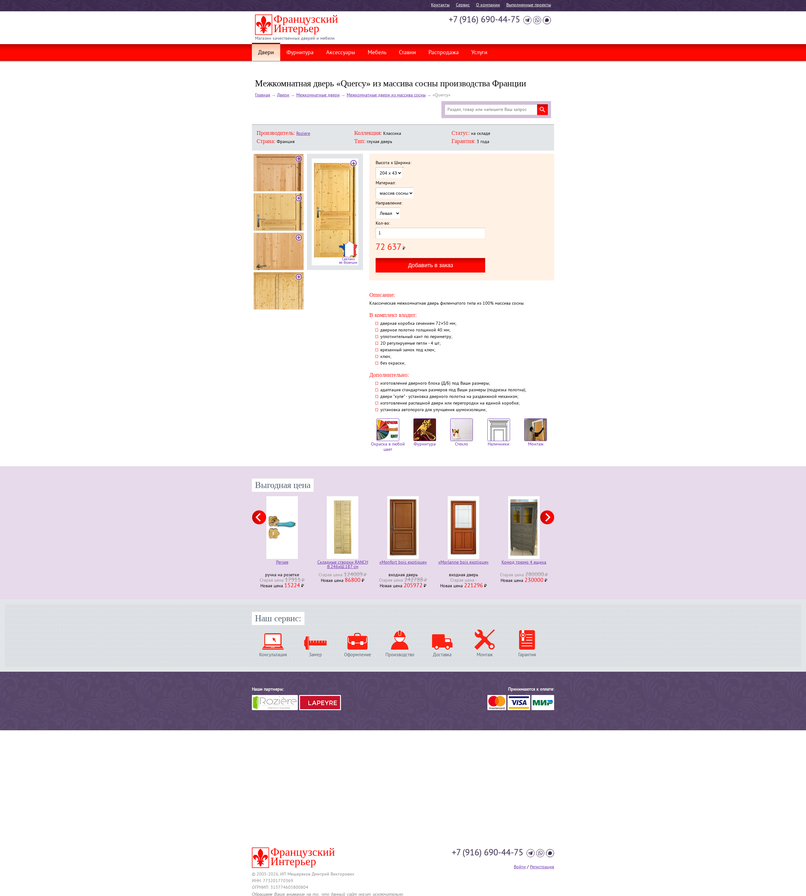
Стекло (461, 444)
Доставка (442, 655)
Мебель (377, 52)
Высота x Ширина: (393, 163)
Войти (520, 867)
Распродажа (444, 52)
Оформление (357, 655)
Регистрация (542, 867)
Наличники (498, 444)
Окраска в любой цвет (388, 447)
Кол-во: (383, 223)
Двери (266, 52)
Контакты (440, 5)
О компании (488, 5)
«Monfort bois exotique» (403, 562)
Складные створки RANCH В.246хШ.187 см (342, 564)
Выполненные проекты (528, 5)
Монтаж (535, 444)
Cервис (463, 5)
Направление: (389, 203)
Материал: (386, 183)
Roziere (303, 133)
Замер (315, 655)
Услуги (479, 52)
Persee (282, 562)
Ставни (407, 52)
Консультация (273, 655)
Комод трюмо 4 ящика (524, 562)
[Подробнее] (282, 527)
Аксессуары (340, 52)
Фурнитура (300, 52)
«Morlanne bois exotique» (463, 562)
